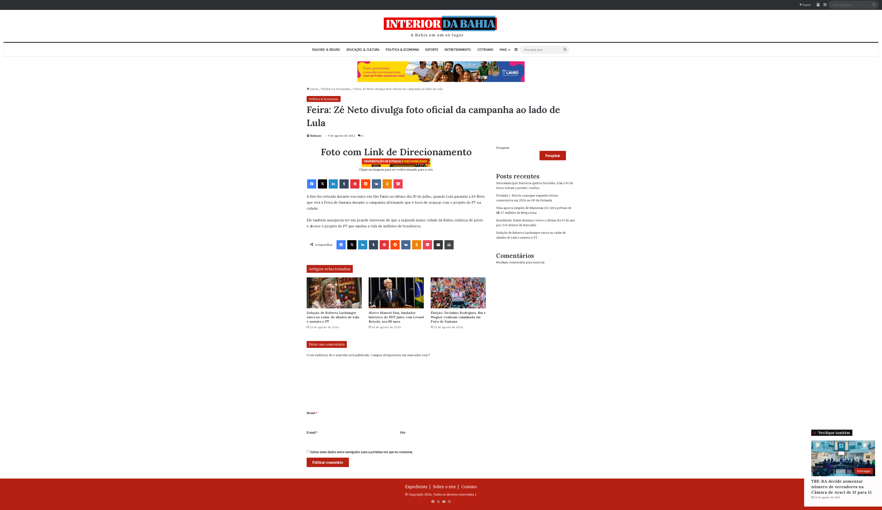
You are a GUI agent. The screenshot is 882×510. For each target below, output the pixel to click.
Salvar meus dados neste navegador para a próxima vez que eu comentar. (361, 452)
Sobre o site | (447, 486)
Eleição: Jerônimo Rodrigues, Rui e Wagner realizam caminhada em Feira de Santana (458, 317)
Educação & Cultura (363, 50)
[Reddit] (365, 184)
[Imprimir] (449, 244)
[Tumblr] (344, 184)
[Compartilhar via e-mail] (438, 244)
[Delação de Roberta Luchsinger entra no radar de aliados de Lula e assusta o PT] (334, 292)
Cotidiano (485, 50)
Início (313, 89)
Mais (503, 50)
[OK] (387, 184)
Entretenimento (458, 50)
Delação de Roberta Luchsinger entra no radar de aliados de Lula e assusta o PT (333, 317)
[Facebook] (311, 184)
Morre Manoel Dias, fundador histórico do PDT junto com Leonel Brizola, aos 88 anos (396, 317)
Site (402, 432)
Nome (312, 413)
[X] (322, 184)
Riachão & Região (326, 50)
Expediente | (418, 486)
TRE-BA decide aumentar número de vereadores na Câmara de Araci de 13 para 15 (841, 487)
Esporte (431, 50)
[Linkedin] (333, 184)
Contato (469, 486)
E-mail (312, 432)
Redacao (316, 135)
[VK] (376, 184)
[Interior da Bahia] (441, 26)
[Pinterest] (354, 184)
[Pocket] (398, 184)
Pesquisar (502, 147)
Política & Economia (402, 50)
